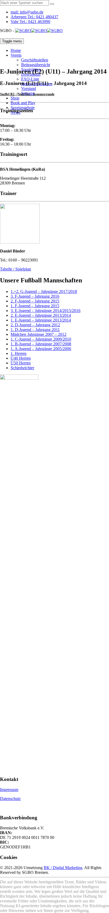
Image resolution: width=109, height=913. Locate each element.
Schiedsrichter (22, 367)
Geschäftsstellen (34, 60)
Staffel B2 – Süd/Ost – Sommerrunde (27, 94)
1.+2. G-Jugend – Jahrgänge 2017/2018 (44, 291)
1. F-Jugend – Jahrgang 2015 (35, 306)
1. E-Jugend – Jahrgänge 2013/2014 (41, 320)
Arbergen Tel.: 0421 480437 (34, 17)
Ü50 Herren (21, 363)
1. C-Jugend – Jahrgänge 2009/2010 (41, 339)
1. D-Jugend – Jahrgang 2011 (35, 329)
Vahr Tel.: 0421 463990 (30, 21)
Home (16, 50)
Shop (15, 98)
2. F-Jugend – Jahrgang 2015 (35, 301)
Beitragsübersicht (35, 64)
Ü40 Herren (21, 358)
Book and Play (23, 103)
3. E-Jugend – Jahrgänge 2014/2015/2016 (45, 310)
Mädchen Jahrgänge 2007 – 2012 (38, 334)
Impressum (9, 789)
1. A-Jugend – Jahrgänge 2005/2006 (41, 348)
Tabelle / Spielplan (15, 269)
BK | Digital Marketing (63, 867)
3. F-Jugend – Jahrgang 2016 (35, 296)
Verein (16, 55)
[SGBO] (39, 30)
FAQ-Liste (30, 79)
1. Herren (18, 353)
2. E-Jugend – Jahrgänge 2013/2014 (41, 315)
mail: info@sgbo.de (27, 12)
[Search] (52, 4)
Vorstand (28, 88)
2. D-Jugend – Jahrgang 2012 (35, 325)
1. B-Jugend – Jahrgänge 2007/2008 (41, 344)
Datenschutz (10, 798)
